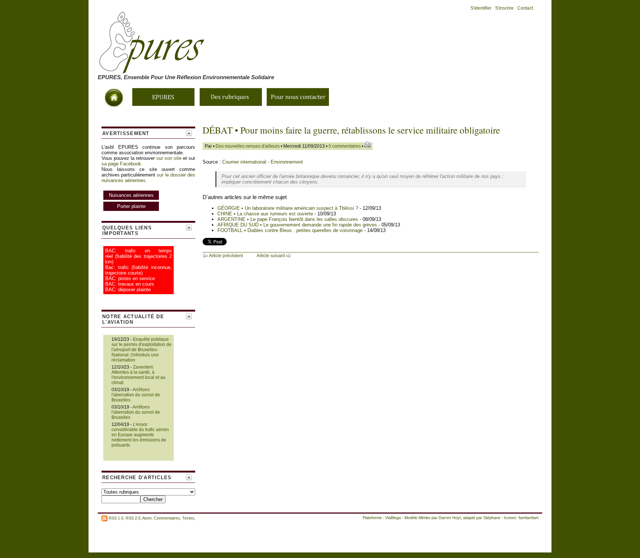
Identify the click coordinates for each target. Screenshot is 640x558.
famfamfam (529, 517)
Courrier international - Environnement (262, 162)
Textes (188, 518)
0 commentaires (345, 146)
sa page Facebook (121, 164)
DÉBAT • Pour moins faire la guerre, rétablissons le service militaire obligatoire (351, 130)
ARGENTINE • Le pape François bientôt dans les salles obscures (287, 219)
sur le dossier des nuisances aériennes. (148, 190)
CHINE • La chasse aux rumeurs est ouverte (265, 213)
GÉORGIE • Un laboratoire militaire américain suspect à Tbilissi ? (287, 208)
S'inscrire (504, 8)
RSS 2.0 (133, 518)
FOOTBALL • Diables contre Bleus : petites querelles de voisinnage (290, 230)
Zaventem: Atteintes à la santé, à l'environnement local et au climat (138, 374)
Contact (525, 8)
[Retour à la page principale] (238, 69)
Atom (146, 518)
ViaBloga (393, 517)
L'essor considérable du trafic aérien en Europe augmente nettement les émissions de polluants (140, 435)
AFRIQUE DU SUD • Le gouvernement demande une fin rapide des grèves (297, 225)
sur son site (168, 158)
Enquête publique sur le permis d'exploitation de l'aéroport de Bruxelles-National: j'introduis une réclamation (141, 350)
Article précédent (226, 255)
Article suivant (271, 255)
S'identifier (480, 8)
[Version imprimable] (367, 146)
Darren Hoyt (450, 517)
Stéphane (491, 517)
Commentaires (167, 518)
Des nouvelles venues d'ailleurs (248, 146)
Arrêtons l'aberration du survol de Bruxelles (135, 395)
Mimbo (424, 517)
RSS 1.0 (116, 518)
